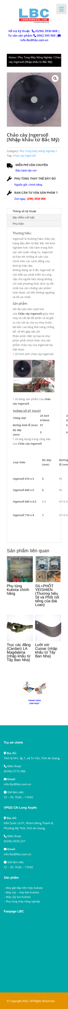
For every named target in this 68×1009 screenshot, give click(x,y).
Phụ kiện (18, 223)
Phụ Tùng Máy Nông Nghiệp (35, 57)
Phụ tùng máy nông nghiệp (23, 901)
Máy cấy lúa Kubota (18, 897)
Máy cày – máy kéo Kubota (22, 892)
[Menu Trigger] (61, 9)
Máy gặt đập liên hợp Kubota (24, 888)
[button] (55, 78)
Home (12, 57)
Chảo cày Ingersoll (24, 155)
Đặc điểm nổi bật (24, 217)
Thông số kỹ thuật (24, 211)
